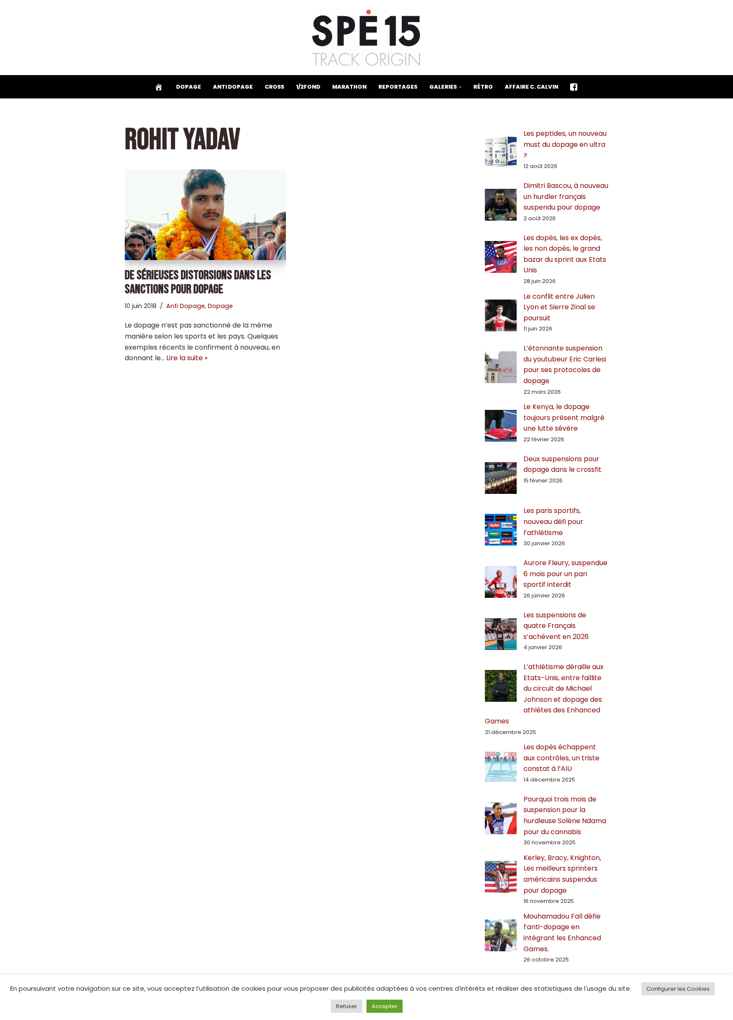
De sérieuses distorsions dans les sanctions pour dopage (198, 282)
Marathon (349, 86)
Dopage (188, 86)
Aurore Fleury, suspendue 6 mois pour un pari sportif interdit (565, 573)
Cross (274, 86)
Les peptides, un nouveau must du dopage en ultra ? (565, 144)
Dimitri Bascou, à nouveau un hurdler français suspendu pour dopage (565, 196)
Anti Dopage (233, 86)
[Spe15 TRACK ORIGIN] (366, 37)
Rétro (483, 86)
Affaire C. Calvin (531, 86)
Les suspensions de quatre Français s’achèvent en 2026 (556, 626)
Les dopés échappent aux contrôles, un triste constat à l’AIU (561, 757)
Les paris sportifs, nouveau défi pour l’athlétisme (553, 521)
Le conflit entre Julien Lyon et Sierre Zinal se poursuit (559, 307)
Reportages (397, 86)
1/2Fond (308, 86)
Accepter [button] (384, 1006)
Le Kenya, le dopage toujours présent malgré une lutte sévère (563, 417)
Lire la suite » (186, 358)
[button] (460, 87)
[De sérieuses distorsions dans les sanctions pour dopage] (205, 214)
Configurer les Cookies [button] (678, 989)
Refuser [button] (346, 1006)
